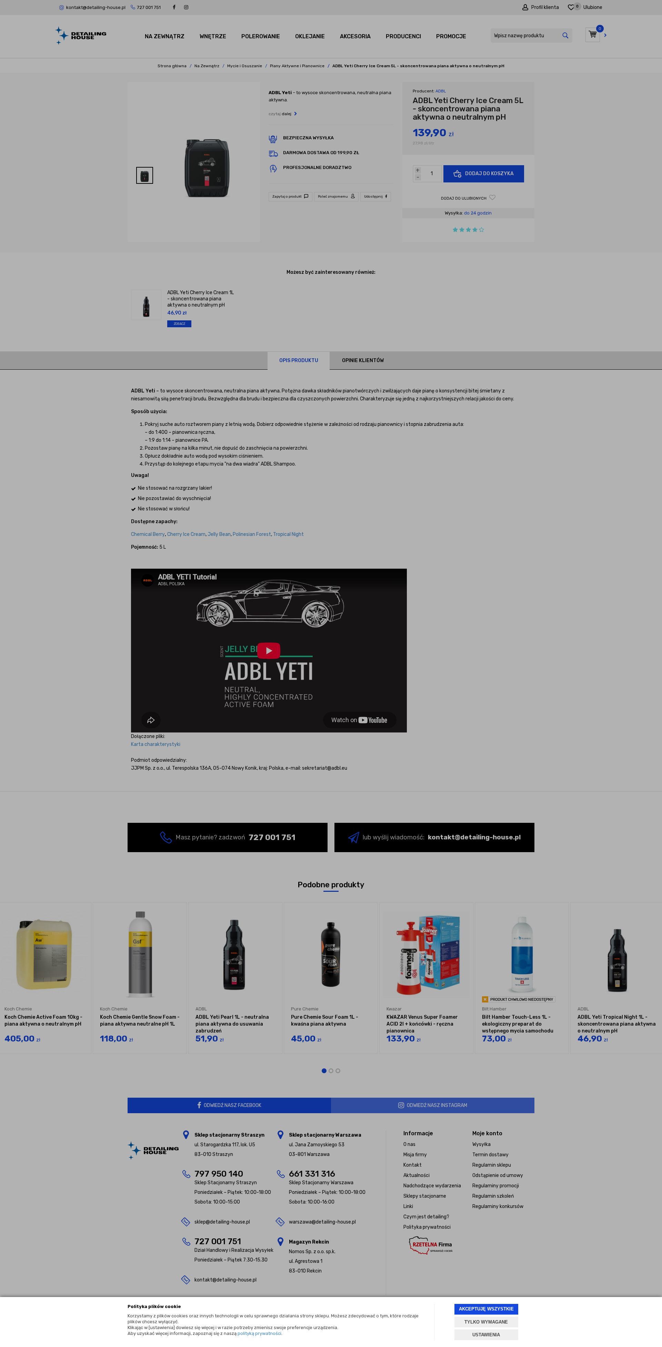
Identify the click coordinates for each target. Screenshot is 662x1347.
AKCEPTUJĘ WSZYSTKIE (486, 1308)
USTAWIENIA (486, 1334)
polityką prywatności (259, 1333)
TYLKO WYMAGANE (486, 1322)
